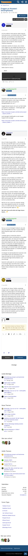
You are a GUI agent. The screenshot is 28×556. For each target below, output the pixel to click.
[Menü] (26, 2)
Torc (5, 380)
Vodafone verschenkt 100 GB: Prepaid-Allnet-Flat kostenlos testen (14, 419)
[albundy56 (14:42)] (9, 443)
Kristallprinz (23, 495)
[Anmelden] (22, 2)
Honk (5, 412)
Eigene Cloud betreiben (10, 396)
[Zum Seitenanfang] (25, 553)
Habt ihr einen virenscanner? (11, 386)
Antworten (20, 357)
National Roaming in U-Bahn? (11, 429)
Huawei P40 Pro (8, 464)
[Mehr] (25, 30)
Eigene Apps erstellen (9, 382)
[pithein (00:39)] (3, 443)
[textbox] (14, 343)
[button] (4, 352)
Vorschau (7, 357)
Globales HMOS (8, 460)
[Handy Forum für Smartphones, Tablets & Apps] (6, 2)
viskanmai (5, 12)
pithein (5, 388)
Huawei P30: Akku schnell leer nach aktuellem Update (13, 468)
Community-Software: (14, 553)
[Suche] (18, 2)
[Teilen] (25, 19)
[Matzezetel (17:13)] (6, 443)
